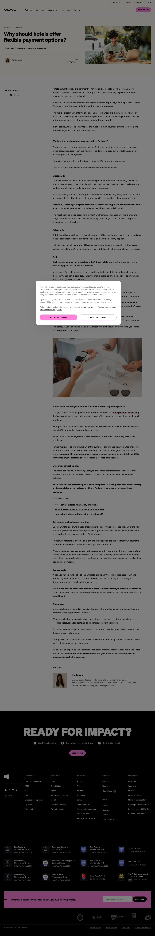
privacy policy (90, 307)
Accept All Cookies (58, 317)
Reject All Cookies (98, 317)
